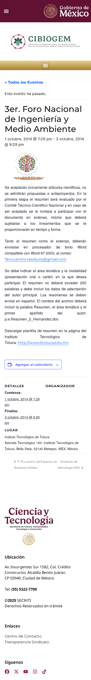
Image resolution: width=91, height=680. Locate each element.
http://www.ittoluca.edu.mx (43, 342)
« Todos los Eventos (24, 82)
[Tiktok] (44, 671)
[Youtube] (25, 671)
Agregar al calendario (33, 365)
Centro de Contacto (23, 636)
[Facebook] (7, 671)
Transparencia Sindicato (27, 642)
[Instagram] (35, 671)
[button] (6, 11)
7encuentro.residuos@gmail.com (35, 259)
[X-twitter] (16, 671)
